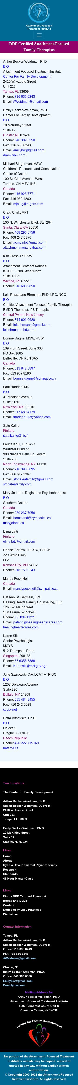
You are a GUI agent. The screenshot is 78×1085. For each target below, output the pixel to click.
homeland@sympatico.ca (32, 518)
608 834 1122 (24, 617)
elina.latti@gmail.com (19, 541)
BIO (6, 66)
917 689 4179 (25, 412)
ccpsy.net (10, 709)
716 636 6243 (25, 96)
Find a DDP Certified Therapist (24, 896)
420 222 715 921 (27, 743)
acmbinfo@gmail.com (29, 242)
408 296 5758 (25, 232)
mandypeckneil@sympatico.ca (35, 588)
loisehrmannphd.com (18, 330)
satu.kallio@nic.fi (15, 435)
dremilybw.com (14, 155)
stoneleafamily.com (17, 484)
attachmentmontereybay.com (24, 247)
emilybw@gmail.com (28, 150)
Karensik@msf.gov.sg (29, 666)
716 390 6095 (25, 469)
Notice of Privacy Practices (22, 909)
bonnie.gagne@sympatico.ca (34, 378)
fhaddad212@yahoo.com (32, 417)
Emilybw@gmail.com (17, 980)
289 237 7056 (25, 513)
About (7, 860)
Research (9, 869)
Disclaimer (10, 914)
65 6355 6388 (25, 661)
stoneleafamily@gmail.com (33, 479)
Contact (8, 905)
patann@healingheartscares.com (37, 622)
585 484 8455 (25, 699)
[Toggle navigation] (39, 35)
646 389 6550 (25, 140)
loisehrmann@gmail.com (31, 325)
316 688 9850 (25, 286)
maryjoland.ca (13, 523)
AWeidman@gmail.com (30, 101)
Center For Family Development (26, 76)
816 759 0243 (25, 570)
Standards (10, 874)
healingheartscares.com (20, 627)
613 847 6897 (25, 368)
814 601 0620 (25, 320)
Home (7, 856)
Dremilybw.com (14, 985)
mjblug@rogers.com (28, 204)
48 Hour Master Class (18, 878)
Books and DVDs (15, 900)
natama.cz (10, 748)
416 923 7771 (25, 194)
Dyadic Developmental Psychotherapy (30, 865)
